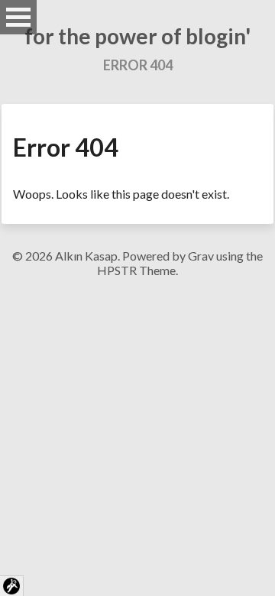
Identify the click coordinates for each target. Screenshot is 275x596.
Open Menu (18, 17)
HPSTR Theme (136, 270)
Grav (201, 255)
